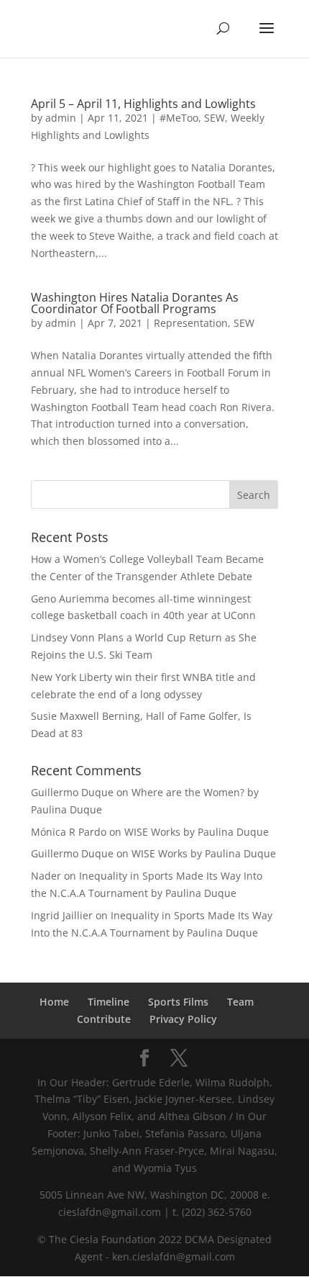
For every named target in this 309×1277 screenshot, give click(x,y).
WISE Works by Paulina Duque (196, 832)
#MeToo (179, 118)
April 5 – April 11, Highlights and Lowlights (143, 104)
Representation (191, 323)
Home (54, 1001)
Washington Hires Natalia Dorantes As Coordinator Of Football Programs (135, 303)
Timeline (108, 1001)
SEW (214, 118)
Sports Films (178, 1001)
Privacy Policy (183, 1019)
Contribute (104, 1019)
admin (60, 118)
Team (240, 1001)
